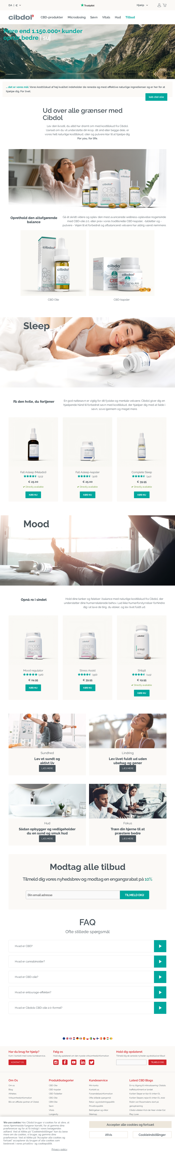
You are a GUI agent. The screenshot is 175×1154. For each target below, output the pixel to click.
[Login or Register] (159, 5)
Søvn (51, 1106)
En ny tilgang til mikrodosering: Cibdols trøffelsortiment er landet (147, 1087)
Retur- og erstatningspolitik (102, 1102)
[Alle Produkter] (127, 715)
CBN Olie (53, 1102)
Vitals (51, 1110)
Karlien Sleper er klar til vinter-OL (144, 1093)
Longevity (53, 1114)
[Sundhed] (47, 715)
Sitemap (93, 1114)
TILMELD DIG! (134, 895)
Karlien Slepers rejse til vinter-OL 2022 (147, 1098)
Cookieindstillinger (152, 1135)
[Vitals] (127, 785)
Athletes (12, 1093)
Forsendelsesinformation (101, 1093)
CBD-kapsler (55, 1089)
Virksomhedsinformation (20, 1098)
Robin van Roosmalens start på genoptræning (144, 1104)
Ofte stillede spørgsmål (100, 1098)
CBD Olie (53, 1085)
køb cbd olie (156, 97)
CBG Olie (53, 1098)
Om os (12, 1085)
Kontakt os (17, 1062)
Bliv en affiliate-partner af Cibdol (24, 1102)
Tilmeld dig (157, 1062)
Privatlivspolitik (96, 1106)
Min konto (93, 1085)
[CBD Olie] (53, 263)
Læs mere (47, 768)
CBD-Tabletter (55, 1093)
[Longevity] (47, 785)
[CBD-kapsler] (121, 263)
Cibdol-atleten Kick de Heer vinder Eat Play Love (147, 1112)
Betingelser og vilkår (98, 1110)
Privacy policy (59, 1149)
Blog (11, 1089)
